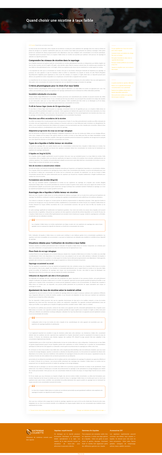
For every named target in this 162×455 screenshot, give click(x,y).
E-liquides (33, 45)
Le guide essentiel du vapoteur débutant (122, 83)
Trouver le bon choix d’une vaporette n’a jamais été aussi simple (47, 410)
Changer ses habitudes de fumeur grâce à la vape (90, 410)
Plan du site (81, 454)
